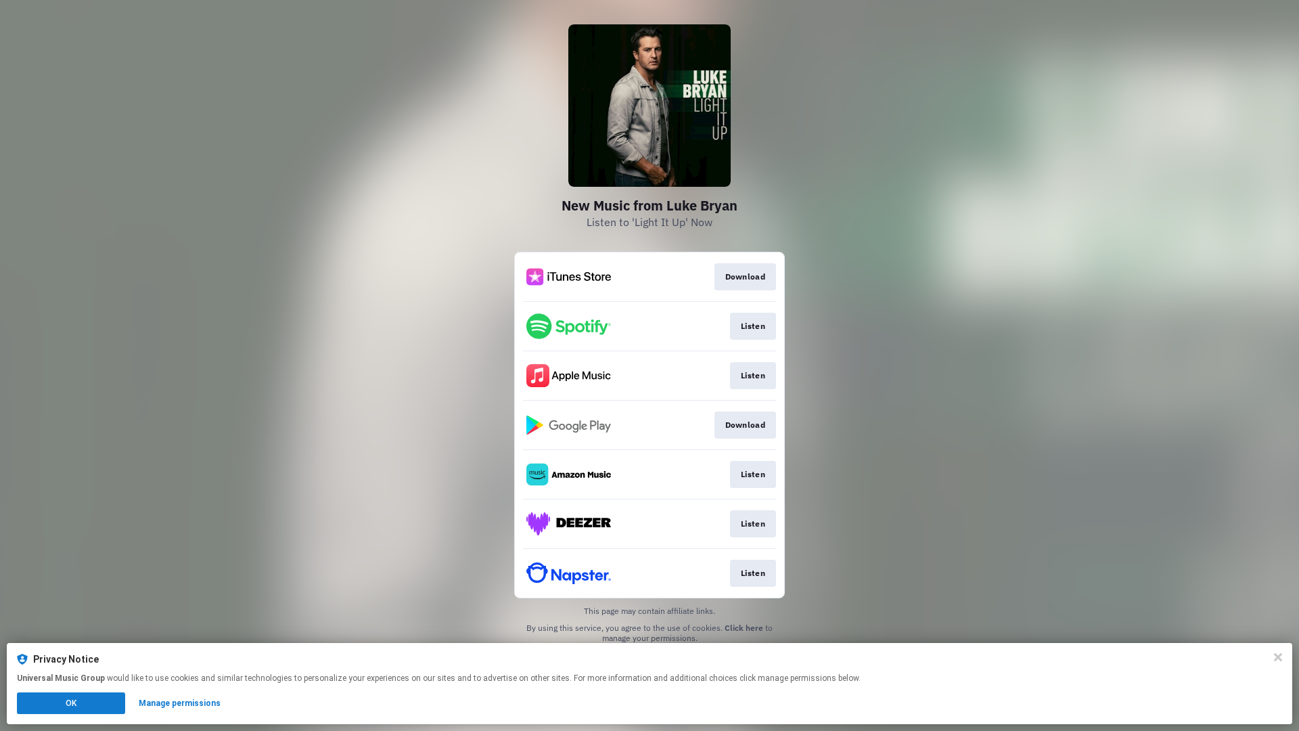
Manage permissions (180, 703)
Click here (744, 628)
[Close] (1278, 657)
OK (71, 703)
